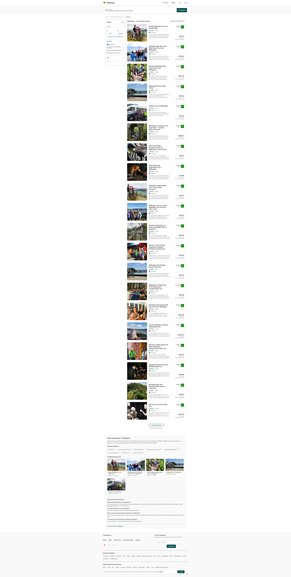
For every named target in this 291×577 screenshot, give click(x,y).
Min (107, 30)
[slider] (107, 37)
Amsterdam (142, 567)
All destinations (114, 558)
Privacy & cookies (128, 540)
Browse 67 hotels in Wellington (115, 526)
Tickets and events (114, 53)
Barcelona (129, 567)
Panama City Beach (147, 556)
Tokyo (123, 556)
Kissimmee (106, 556)
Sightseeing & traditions (172, 449)
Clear (122, 22)
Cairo (152, 567)
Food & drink (126, 452)
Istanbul (133, 556)
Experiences (121, 17)
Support (138, 540)
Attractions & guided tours (115, 47)
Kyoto (158, 556)
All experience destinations (161, 567)
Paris (113, 567)
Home (106, 17)
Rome (104, 567)
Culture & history (113, 452)
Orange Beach (177, 556)
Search (183, 10)
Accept (181, 571)
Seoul (154, 556)
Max (118, 30)
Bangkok (139, 556)
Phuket (148, 567)
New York (123, 567)
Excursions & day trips (115, 50)
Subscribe (171, 546)
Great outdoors (139, 449)
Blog (110, 540)
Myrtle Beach (165, 556)
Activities (111, 44)
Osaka (128, 556)
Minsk (171, 556)
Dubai (108, 567)
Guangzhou (106, 558)
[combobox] (177, 21)
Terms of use (117, 540)
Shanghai (112, 556)
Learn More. (160, 571)
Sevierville (118, 556)
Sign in (186, 2)
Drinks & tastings (138, 452)
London (184, 556)
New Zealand (113, 17)
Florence (135, 567)
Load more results (156, 425)
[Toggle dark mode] (180, 2)
